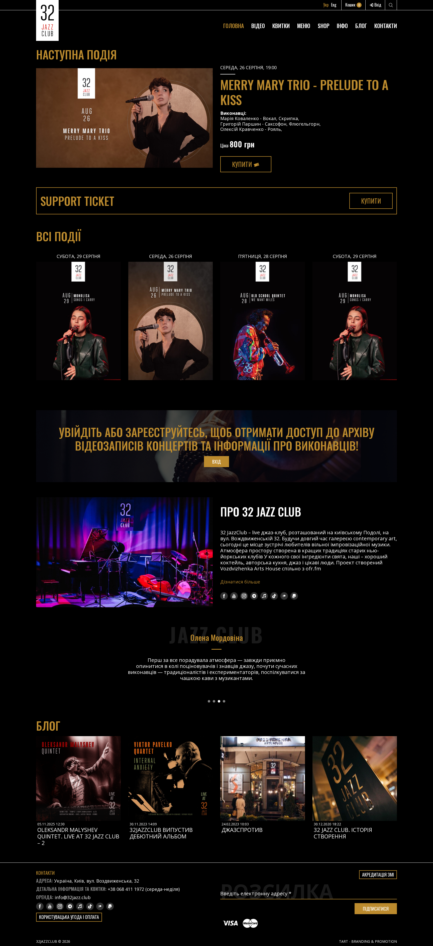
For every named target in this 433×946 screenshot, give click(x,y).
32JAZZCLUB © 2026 (53, 941)
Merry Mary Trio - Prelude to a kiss (304, 92)
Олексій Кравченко (242, 129)
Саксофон (275, 124)
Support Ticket (77, 200)
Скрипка (288, 118)
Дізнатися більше (240, 582)
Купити (242, 164)
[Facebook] (224, 596)
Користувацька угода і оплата (69, 917)
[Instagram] (244, 596)
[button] (209, 701)
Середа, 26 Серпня (170, 256)
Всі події (58, 236)
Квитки (281, 26)
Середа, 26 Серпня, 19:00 (248, 67)
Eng (333, 5)
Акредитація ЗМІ (378, 874)
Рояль (274, 129)
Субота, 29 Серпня (78, 256)
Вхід (377, 5)
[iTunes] (264, 596)
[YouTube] (234, 596)
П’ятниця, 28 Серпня (262, 256)
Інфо (342, 26)
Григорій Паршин (241, 124)
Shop (323, 26)
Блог (361, 26)
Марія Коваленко (239, 118)
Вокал (269, 118)
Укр (326, 5)
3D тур (342, 14)
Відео (258, 26)
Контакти (385, 26)
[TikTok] (274, 596)
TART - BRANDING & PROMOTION (368, 941)
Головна (233, 26)
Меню (303, 26)
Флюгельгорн (304, 124)
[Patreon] (284, 596)
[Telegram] (254, 596)
